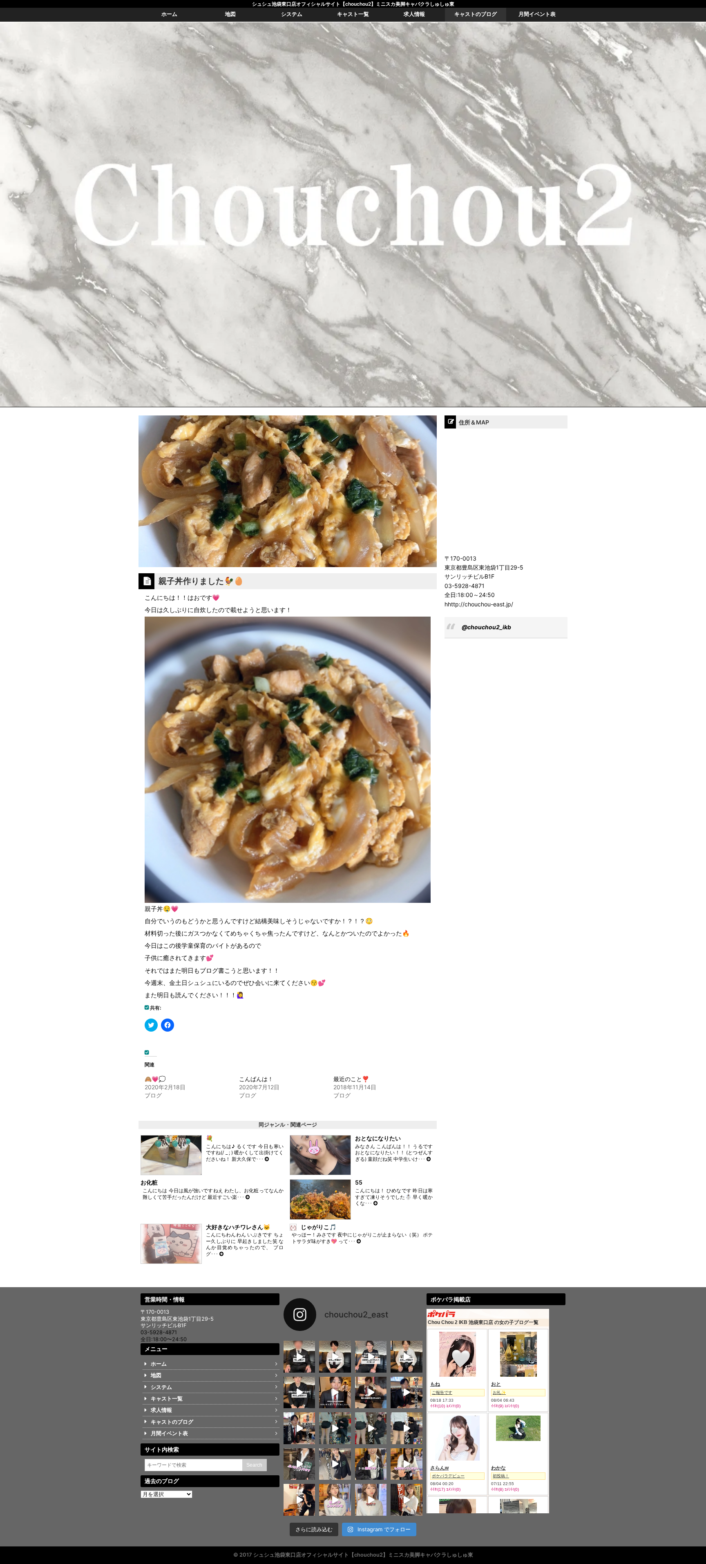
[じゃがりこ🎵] (359, 1241)
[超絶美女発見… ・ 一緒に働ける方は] (371, 1499)
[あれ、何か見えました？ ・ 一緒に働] (406, 1428)
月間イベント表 (169, 1433)
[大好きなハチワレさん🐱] (221, 1254)
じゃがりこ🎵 (318, 1226)
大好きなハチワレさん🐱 (238, 1226)
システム (161, 1387)
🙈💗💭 (155, 1078)
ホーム (159, 1364)
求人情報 (161, 1410)
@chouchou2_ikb (486, 627)
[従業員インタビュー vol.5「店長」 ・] (299, 1356)
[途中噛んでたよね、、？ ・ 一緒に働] (335, 1464)
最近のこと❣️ (351, 1078)
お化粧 (149, 1182)
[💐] (267, 1159)
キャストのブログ (172, 1422)
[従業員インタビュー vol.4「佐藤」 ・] (335, 1356)
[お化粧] (248, 1197)
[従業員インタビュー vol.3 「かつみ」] (371, 1356)
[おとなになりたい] (429, 1159)
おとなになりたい (378, 1138)
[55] (375, 1203)
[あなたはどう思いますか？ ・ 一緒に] (371, 1428)
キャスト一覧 (167, 1399)
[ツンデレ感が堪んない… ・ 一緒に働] (335, 1499)
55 (358, 1182)
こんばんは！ (256, 1078)
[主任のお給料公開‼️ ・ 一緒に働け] (371, 1392)
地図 (156, 1375)
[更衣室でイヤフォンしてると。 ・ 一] (299, 1499)
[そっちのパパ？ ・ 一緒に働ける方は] (299, 1464)
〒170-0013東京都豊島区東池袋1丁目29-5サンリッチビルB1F (177, 1319)
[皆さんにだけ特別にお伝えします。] (335, 1392)
